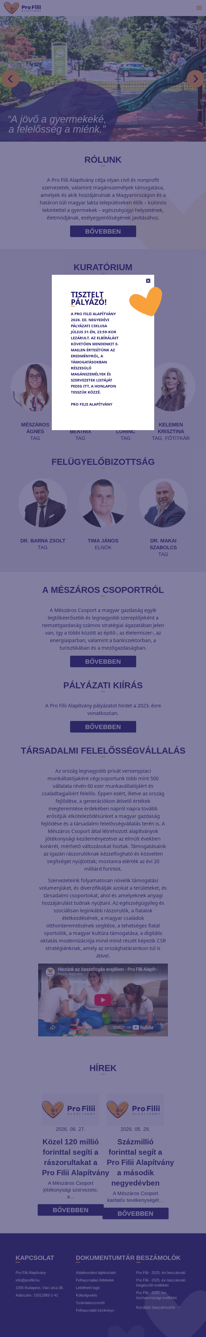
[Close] (148, 281)
